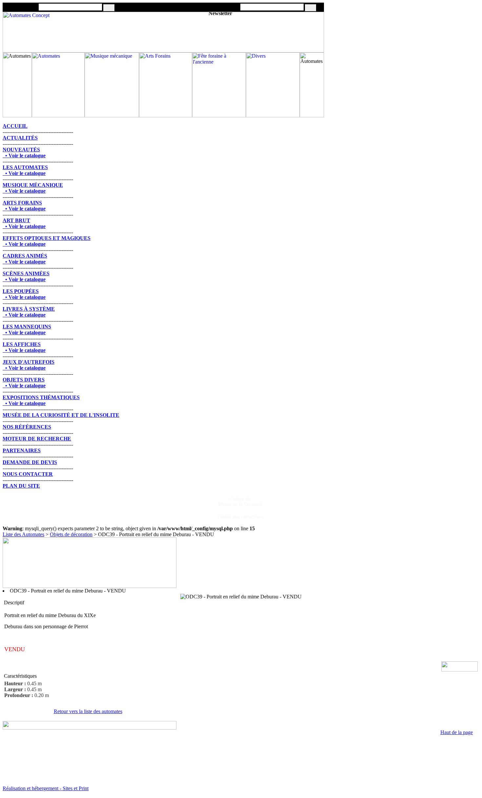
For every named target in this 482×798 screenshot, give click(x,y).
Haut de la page (456, 732)
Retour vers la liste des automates (88, 711)
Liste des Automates (23, 534)
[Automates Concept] (163, 50)
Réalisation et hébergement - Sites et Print (46, 788)
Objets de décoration (71, 534)
